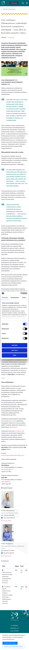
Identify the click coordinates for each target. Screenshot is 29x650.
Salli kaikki (14, 345)
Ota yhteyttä (14, 3)
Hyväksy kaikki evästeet (10, 643)
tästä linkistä (13, 427)
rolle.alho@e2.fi (5, 481)
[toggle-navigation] (27, 3)
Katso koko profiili (6, 521)
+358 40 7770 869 (8, 551)
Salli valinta (14, 350)
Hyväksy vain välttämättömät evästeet (13, 646)
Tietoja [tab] (24, 297)
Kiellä (14, 355)
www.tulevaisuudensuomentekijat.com (12, 455)
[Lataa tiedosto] (26, 570)
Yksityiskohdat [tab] (14, 297)
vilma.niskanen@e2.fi (9, 518)
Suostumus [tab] (5, 297)
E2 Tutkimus (18, 431)
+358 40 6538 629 (8, 515)
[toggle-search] (23, 3)
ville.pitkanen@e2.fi (7, 469)
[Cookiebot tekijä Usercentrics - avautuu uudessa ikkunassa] (20, 293)
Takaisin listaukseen (9, 9)
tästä (16, 80)
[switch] (25, 329)
